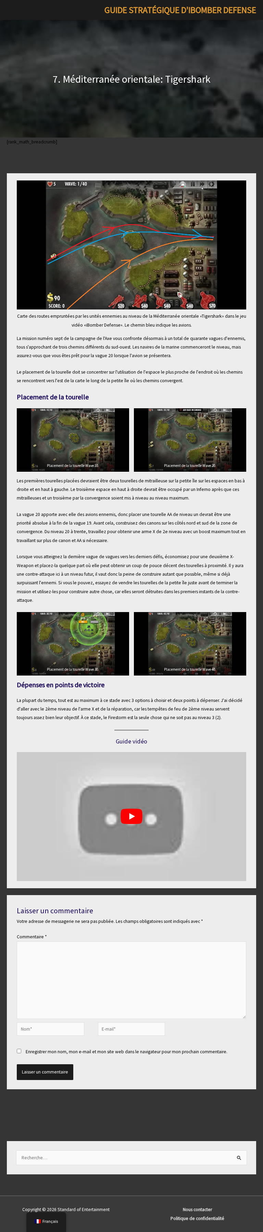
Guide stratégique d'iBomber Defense (180, 9)
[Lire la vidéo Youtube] (131, 816)
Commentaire (32, 937)
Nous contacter (197, 1209)
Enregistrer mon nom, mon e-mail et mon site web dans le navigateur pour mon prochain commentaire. (126, 1052)
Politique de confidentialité (197, 1218)
